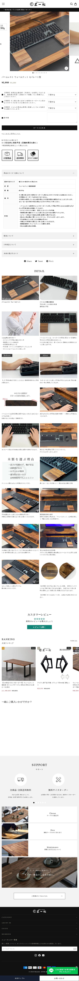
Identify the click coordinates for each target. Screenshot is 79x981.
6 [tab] (45, 802)
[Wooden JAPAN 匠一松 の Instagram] (36, 955)
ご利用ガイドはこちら (39, 896)
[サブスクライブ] (75, 948)
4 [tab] (40, 802)
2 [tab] (36, 802)
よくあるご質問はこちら (11, 133)
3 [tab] (38, 802)
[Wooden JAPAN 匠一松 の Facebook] (39, 955)
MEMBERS (6, 934)
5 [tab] (43, 802)
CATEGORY (7, 917)
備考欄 (6, 118)
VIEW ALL (73, 641)
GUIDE (5, 929)
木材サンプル (20, 978)
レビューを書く (39, 627)
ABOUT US (6, 923)
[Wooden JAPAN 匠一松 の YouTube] (43, 955)
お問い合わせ (59, 978)
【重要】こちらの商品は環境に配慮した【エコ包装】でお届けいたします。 (25, 108)
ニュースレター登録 (9, 940)
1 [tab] (33, 802)
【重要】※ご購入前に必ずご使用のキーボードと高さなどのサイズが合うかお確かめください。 (25, 101)
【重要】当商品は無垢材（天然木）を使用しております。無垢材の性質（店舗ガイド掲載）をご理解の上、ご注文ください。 (25, 94)
